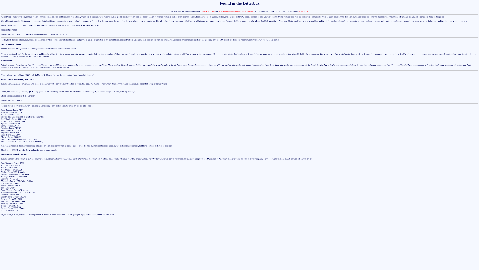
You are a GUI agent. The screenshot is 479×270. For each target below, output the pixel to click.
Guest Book (303, 11)
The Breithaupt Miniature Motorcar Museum (236, 11)
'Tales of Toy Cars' (207, 11)
